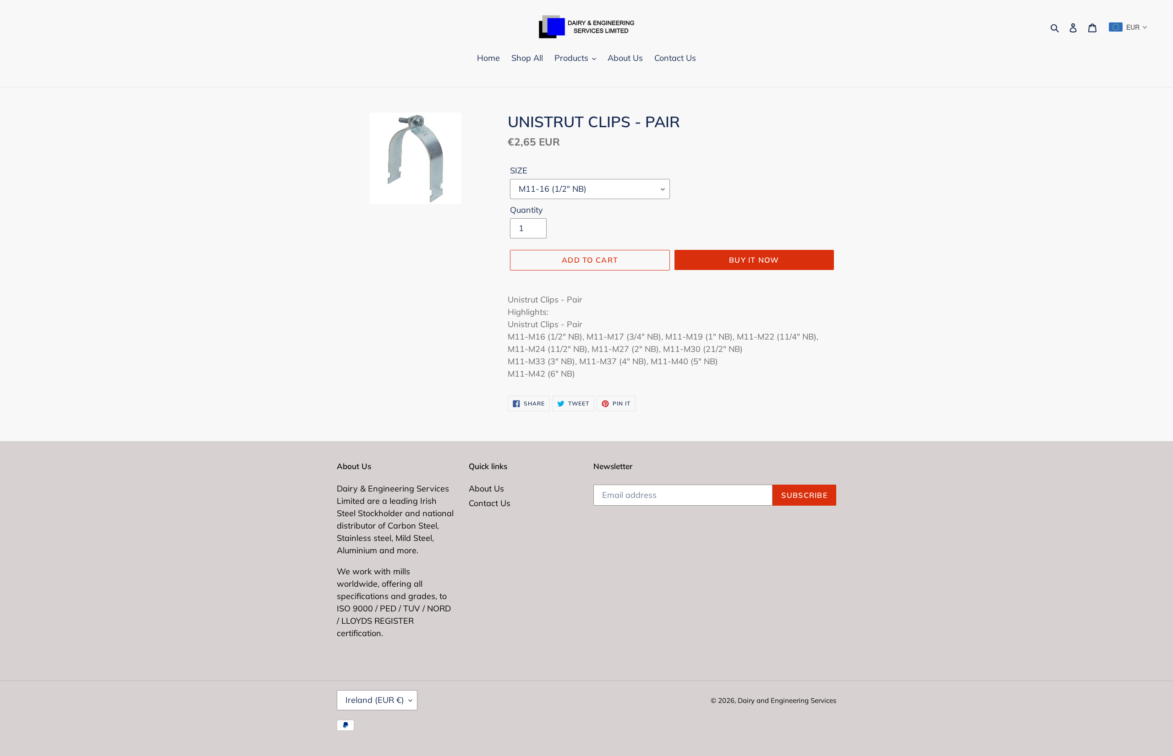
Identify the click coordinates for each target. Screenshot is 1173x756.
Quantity (526, 210)
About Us (486, 488)
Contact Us (489, 503)
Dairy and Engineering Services (787, 700)
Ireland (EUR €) (374, 700)
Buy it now (754, 260)
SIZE (518, 170)
